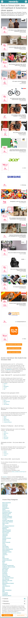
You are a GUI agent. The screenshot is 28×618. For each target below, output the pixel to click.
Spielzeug (4, 584)
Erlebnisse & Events (6, 531)
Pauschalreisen (5, 527)
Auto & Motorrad (5, 579)
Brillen (3, 591)
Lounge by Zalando (8, 422)
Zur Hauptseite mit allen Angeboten (14, 344)
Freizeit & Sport (5, 558)
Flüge (3, 524)
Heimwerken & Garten (6, 551)
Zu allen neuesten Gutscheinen (14, 348)
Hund (3, 556)
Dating (3, 588)
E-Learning (4, 572)
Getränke (4, 536)
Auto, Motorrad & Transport (8, 577)
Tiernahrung (4, 554)
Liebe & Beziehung (6, 586)
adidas (5, 418)
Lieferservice (5, 535)
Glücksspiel (4, 564)
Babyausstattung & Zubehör (8, 583)
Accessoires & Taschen (7, 512)
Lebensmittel (5, 534)
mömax (5, 451)
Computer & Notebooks (7, 516)
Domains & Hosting (6, 576)
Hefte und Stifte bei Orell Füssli (18, 471)
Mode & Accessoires (6, 502)
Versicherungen (5, 568)
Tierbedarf (4, 553)
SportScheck (6, 419)
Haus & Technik (5, 547)
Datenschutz (13, 613)
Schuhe (3, 509)
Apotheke (4, 539)
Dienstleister (4, 573)
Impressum (18, 613)
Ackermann (6, 433)
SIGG (5, 434)
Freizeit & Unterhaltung (7, 560)
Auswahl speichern (21, 615)
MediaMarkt (6, 386)
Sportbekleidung (5, 508)
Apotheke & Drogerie (6, 538)
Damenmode (5, 505)
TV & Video (4, 519)
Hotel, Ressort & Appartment (8, 525)
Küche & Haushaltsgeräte (7, 549)
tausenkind (6, 438)
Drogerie (4, 540)
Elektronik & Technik (6, 513)
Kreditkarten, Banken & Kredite (8, 566)
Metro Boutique (7, 401)
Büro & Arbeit (5, 569)
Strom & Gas (5, 575)
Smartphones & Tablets (7, 517)
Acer (4, 385)
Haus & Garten (5, 546)
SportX (5, 416)
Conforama (6, 453)
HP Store (5, 383)
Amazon (5, 436)
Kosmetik (4, 545)
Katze (3, 557)
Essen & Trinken (5, 532)
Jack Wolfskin (6, 404)
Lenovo (5, 387)
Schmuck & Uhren (6, 510)
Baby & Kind (4, 581)
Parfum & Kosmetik (6, 542)
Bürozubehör (5, 571)
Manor (5, 400)
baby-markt (6, 437)
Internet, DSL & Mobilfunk (7, 521)
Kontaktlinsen (5, 594)
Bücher (3, 561)
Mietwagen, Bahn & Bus (7, 580)
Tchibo (5, 431)
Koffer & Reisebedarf (6, 530)
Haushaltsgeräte (5, 515)
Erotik (3, 587)
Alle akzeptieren (7, 615)
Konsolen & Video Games (7, 520)
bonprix (5, 403)
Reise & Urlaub (5, 523)
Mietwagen (4, 528)
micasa (5, 455)
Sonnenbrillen (5, 592)
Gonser (5, 452)
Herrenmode (5, 504)
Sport (3, 562)
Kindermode (4, 506)
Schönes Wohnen (6, 550)
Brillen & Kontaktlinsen (7, 590)
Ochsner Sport (7, 420)
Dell (4, 389)
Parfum (3, 543)
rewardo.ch (8, 369)
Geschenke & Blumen (6, 595)
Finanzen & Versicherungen (8, 565)
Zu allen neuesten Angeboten (14, 352)
